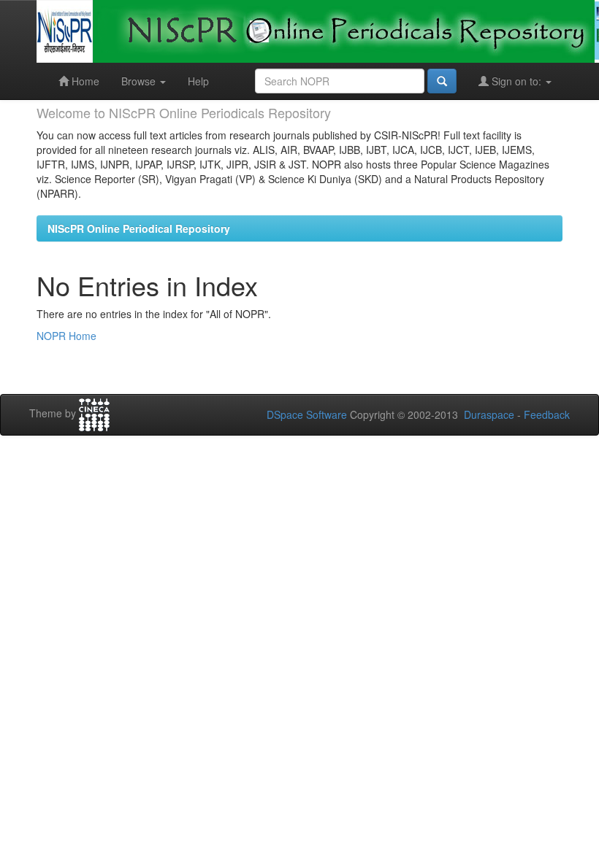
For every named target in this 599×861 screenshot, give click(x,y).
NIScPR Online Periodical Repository (138, 228)
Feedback (547, 414)
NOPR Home (66, 335)
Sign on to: (516, 81)
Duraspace (489, 414)
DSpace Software (307, 414)
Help (198, 81)
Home (84, 81)
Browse (140, 81)
